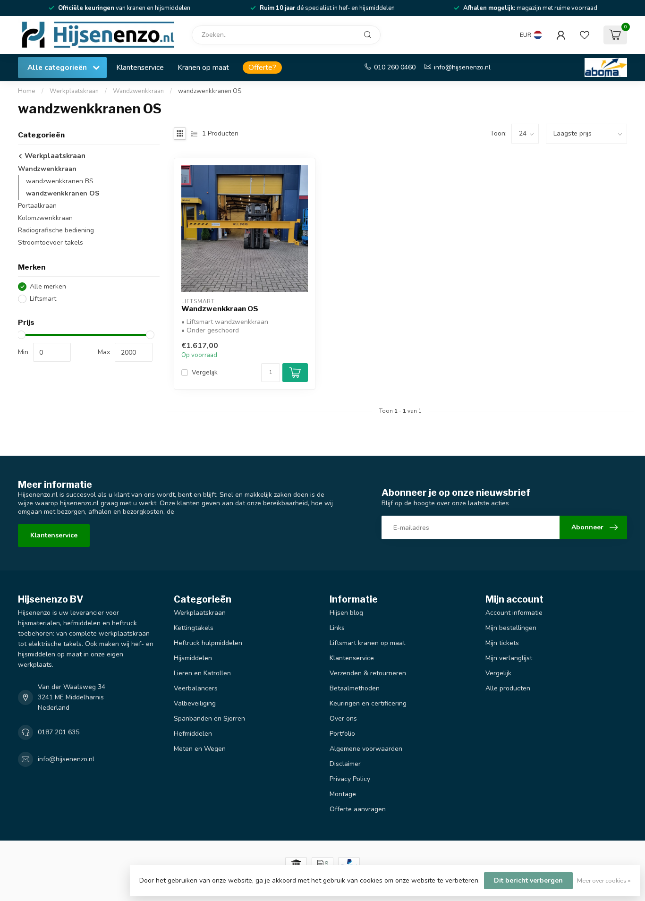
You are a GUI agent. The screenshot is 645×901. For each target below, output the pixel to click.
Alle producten (507, 688)
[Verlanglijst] (584, 35)
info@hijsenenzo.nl (462, 67)
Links (337, 627)
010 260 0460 (395, 67)
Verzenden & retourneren (368, 673)
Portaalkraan (37, 205)
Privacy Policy (350, 778)
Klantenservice (140, 67)
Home (26, 91)
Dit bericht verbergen (528, 880)
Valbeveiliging (195, 703)
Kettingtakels (193, 627)
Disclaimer (345, 763)
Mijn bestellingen (510, 627)
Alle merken (48, 286)
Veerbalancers (196, 688)
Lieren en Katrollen (202, 673)
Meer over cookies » (604, 880)
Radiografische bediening (56, 230)
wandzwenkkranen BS (59, 181)
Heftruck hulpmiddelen (208, 642)
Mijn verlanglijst (508, 658)
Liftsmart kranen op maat (367, 642)
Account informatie (514, 612)
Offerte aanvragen (358, 809)
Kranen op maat (203, 67)
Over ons (343, 718)
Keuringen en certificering (368, 703)
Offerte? (262, 67)
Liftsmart (43, 299)
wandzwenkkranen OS (209, 91)
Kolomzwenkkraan (45, 217)
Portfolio (342, 733)
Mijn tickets (502, 642)
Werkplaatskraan (74, 91)
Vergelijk (205, 372)
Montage (343, 794)
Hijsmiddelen (193, 658)
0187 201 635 (58, 732)
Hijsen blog (346, 612)
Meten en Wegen (200, 748)
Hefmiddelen (193, 733)
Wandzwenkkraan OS (219, 309)
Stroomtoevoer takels (50, 242)
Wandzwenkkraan (138, 91)
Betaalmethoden (355, 688)
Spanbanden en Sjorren (209, 718)
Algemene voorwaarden (366, 748)
